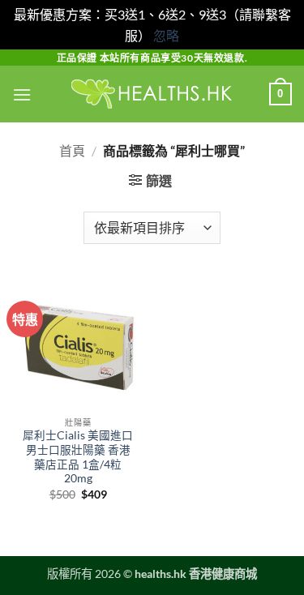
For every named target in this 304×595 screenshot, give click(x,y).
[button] (22, 94)
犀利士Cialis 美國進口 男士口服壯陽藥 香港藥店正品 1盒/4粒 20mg (78, 457)
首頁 (72, 150)
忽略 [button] (166, 35)
